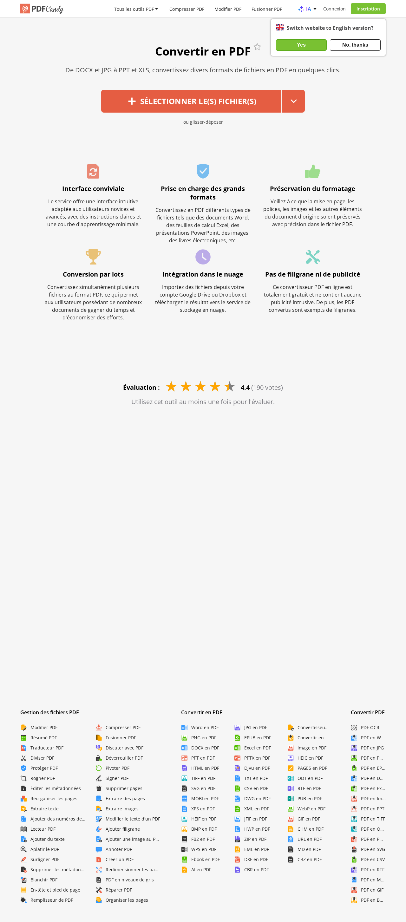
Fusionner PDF (267, 9)
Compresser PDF (186, 9)
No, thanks (355, 45)
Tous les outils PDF (134, 9)
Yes (301, 45)
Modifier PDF (227, 9)
